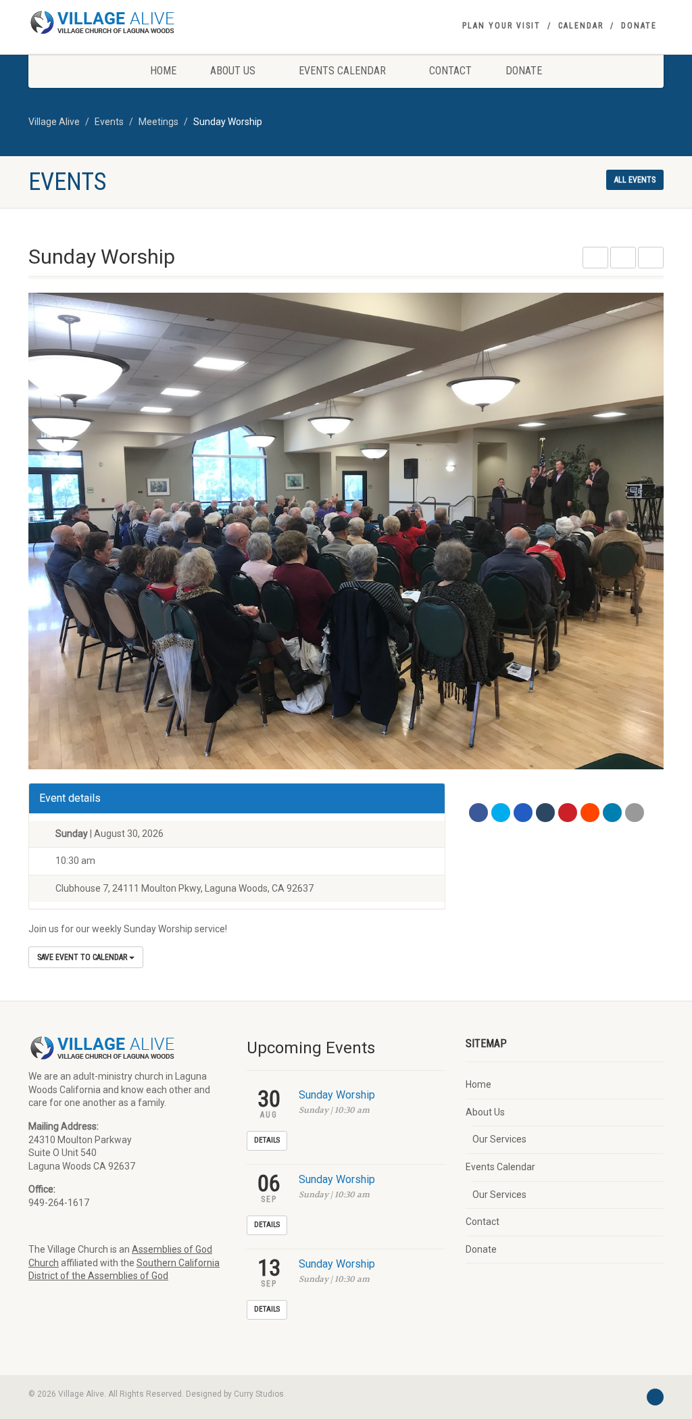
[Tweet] (500, 812)
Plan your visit (501, 25)
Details (267, 1140)
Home (163, 70)
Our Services (499, 1139)
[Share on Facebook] (478, 812)
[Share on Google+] (523, 812)
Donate (639, 25)
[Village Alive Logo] (127, 22)
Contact (450, 70)
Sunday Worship (337, 1094)
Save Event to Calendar (83, 957)
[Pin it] (567, 812)
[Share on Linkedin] (612, 812)
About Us (232, 70)
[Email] (634, 812)
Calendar (580, 25)
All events (635, 180)
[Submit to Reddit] (589, 812)
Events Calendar (342, 70)
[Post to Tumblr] (545, 812)
